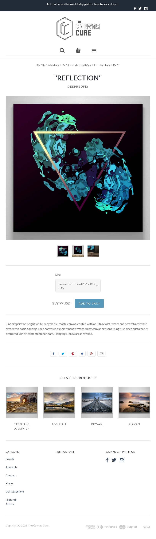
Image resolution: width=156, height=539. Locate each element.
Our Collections (15, 491)
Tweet (63, 354)
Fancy (82, 354)
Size (58, 274)
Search (10, 459)
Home (40, 64)
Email (101, 354)
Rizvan (97, 424)
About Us (11, 467)
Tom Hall (59, 424)
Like (53, 354)
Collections (59, 64)
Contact (11, 475)
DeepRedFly (78, 86)
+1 (92, 354)
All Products (84, 64)
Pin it (73, 354)
